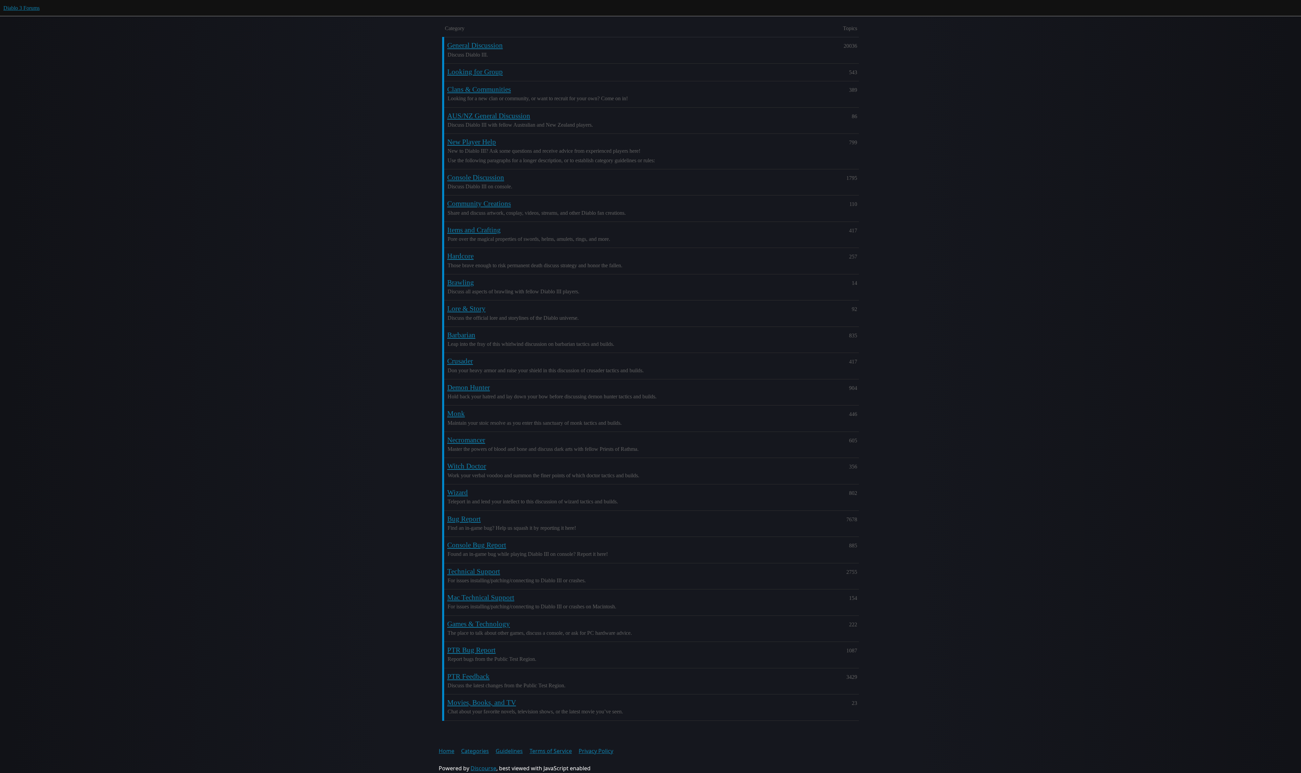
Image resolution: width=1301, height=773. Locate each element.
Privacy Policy (596, 751)
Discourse (483, 768)
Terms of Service (551, 751)
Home (446, 751)
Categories (475, 751)
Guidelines (509, 751)
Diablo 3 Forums (21, 8)
